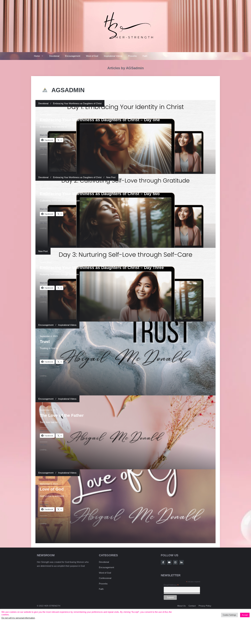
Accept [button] (245, 615)
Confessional (105, 578)
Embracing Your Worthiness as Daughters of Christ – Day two (100, 193)
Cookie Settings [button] (229, 615)
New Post (110, 177)
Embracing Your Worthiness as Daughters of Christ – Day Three (102, 267)
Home (37, 56)
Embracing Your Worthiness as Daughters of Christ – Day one (100, 120)
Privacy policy (205, 606)
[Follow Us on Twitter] (169, 562)
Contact (192, 606)
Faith (145, 56)
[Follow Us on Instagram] (175, 562)
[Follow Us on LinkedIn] (181, 562)
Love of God (52, 489)
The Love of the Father (62, 415)
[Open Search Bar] (216, 56)
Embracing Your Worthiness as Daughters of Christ (77, 103)
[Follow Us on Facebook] (163, 562)
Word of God (92, 56)
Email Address (171, 585)
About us (181, 606)
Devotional (54, 56)
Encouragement (72, 56)
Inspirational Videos (113, 56)
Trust (45, 341)
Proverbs (132, 56)
